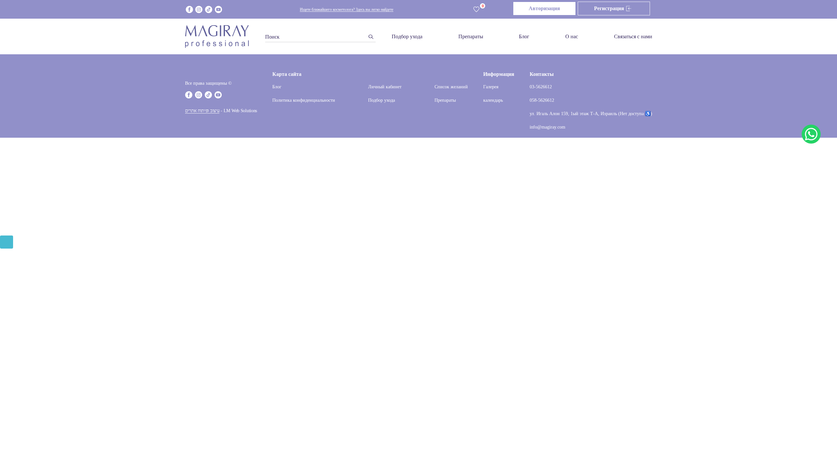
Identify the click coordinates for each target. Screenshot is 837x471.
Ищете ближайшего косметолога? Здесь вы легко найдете (346, 9)
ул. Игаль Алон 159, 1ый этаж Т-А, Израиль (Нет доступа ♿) (591, 113)
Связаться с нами (633, 36)
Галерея (490, 86)
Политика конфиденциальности (303, 100)
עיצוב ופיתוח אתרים (202, 110)
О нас (571, 36)
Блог (524, 36)
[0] (476, 9)
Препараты (470, 36)
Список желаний (451, 86)
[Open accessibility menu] (6, 242)
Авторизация (544, 8)
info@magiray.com (547, 127)
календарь (493, 100)
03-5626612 (541, 86)
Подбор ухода (407, 36)
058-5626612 (542, 100)
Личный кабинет (384, 86)
